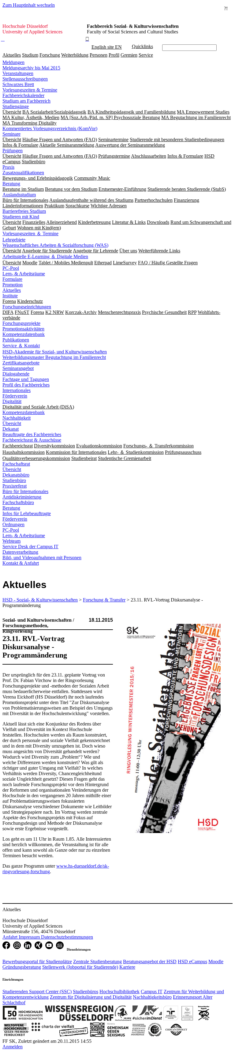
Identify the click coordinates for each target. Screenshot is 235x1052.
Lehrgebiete (13, 239)
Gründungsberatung (21, 967)
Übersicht (11, 423)
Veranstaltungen (17, 73)
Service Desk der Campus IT (30, 546)
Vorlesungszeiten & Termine (29, 89)
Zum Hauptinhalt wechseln (28, 5)
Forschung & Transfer (104, 599)
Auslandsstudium (19, 194)
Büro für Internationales (25, 491)
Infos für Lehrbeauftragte (26, 513)
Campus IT (151, 991)
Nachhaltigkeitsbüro (152, 997)
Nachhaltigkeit (16, 417)
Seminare (11, 134)
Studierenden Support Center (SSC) (37, 991)
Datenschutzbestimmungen (67, 937)
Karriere (127, 967)
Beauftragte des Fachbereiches (31, 434)
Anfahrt (10, 937)
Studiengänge (15, 106)
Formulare (12, 279)
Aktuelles (11, 55)
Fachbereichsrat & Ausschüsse (31, 440)
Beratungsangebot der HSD (150, 961)
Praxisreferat (14, 485)
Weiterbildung (74, 55)
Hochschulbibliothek (119, 991)
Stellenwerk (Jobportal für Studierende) (80, 967)
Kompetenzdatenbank (23, 334)
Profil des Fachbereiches (26, 384)
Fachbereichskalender (23, 95)
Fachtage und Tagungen (25, 379)
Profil (114, 55)
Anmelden (12, 1046)
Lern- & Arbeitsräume (23, 273)
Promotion (12, 284)
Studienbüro (14, 480)
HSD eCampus (192, 961)
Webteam (11, 541)
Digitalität (11, 401)
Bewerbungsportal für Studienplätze (37, 961)
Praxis (8, 167)
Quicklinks (142, 46)
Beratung (11, 183)
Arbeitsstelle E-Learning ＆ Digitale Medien (45, 256)
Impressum (30, 937)
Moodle (215, 961)
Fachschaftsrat (16, 463)
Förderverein (14, 395)
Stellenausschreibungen (25, 78)
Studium (30, 55)
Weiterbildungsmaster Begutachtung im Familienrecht (54, 357)
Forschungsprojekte (21, 323)
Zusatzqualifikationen (23, 172)
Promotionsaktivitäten (23, 328)
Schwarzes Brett (18, 84)
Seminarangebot (18, 368)
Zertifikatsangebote (20, 362)
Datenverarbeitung (20, 552)
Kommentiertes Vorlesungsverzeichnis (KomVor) (49, 128)
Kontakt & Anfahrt (20, 563)
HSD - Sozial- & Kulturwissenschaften (40, 599)
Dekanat (10, 429)
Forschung (49, 55)
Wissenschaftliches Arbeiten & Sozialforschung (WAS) (55, 245)
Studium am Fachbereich (26, 101)
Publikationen (15, 339)
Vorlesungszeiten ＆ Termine (30, 233)
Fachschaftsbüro (18, 502)
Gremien (129, 55)
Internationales (16, 390)
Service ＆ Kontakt (21, 345)
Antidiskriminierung (21, 497)
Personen (98, 55)
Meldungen (13, 62)
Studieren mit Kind (20, 216)
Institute (10, 295)
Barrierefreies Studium (24, 211)
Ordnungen (13, 524)
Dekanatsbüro (15, 474)
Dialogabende (15, 373)
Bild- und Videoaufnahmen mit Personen (41, 557)
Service (146, 55)
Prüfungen (12, 150)
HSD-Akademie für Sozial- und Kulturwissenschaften (54, 351)
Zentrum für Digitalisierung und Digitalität (91, 997)
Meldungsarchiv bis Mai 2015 (31, 67)
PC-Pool (10, 268)
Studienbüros (85, 991)
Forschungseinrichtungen (26, 306)
